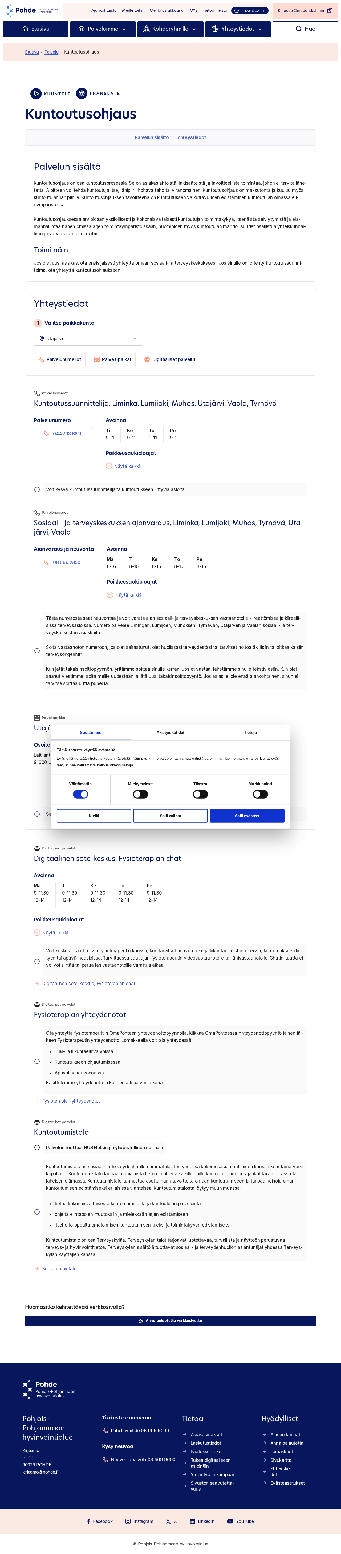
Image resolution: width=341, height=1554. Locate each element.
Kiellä (94, 816)
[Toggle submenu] (124, 29)
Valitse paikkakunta (65, 323)
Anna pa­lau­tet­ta (286, 1443)
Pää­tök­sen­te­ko (206, 1451)
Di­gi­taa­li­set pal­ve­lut (174, 359)
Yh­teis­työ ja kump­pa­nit (214, 1474)
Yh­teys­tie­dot (191, 137)
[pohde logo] (31, 11)
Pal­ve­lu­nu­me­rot (64, 359)
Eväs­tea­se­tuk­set (287, 1483)
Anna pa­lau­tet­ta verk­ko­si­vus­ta (174, 1321)
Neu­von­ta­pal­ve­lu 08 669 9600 (139, 1459)
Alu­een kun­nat (285, 1434)
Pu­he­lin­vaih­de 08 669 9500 (139, 1430)
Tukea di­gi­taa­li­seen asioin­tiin (211, 1463)
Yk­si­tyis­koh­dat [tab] (170, 732)
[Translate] (250, 10)
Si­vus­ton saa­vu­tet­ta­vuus (212, 1486)
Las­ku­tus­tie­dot (206, 1443)
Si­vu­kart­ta (280, 1460)
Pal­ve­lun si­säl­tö (152, 137)
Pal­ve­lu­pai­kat (116, 359)
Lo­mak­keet (281, 1451)
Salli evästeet (247, 816)
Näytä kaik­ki (127, 466)
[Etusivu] (25, 29)
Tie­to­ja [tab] (250, 732)
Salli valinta (170, 816)
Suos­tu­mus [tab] (91, 732)
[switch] (140, 794)
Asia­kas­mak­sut (206, 1434)
